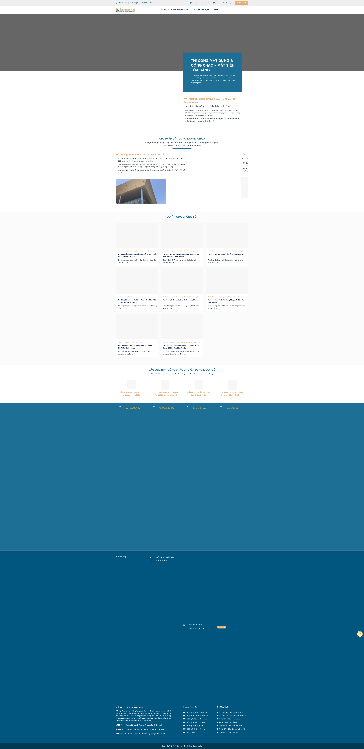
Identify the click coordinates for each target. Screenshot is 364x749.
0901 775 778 (122, 3)
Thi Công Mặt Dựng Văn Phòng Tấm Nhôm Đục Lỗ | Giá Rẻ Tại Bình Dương (136, 347)
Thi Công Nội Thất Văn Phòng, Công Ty (232, 715)
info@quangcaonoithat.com (141, 3)
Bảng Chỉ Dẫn (190, 732)
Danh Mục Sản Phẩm (133, 408)
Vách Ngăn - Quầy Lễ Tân (228, 722)
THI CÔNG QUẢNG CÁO (180, 10)
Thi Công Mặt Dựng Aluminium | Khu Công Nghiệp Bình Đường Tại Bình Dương (181, 255)
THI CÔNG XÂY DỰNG (201, 10)
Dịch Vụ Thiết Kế (232, 408)
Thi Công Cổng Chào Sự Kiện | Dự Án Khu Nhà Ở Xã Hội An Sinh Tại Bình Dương (137, 301)
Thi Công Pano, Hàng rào (194, 725)
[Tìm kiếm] (243, 10)
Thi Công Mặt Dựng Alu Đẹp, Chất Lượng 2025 (179, 300)
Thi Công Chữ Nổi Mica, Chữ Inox (197, 715)
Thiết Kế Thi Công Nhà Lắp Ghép (230, 725)
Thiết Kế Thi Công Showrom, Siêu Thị (232, 729)
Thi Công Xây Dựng (200, 408)
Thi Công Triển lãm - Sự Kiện (195, 729)
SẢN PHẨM (165, 10)
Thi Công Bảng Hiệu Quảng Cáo (196, 712)
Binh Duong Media (195, 746)
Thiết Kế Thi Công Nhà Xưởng (229, 719)
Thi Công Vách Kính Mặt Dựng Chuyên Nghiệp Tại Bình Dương (226, 301)
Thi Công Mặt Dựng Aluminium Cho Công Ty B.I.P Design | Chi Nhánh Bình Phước (181, 347)
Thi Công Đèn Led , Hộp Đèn (195, 722)
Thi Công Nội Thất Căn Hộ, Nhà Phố (231, 712)
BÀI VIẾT (216, 10)
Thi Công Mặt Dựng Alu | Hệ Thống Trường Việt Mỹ (226, 254)
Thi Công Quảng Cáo (166, 408)
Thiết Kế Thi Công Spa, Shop (229, 732)
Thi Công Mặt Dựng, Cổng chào (196, 719)
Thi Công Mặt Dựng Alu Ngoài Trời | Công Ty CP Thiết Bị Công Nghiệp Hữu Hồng (137, 255)
